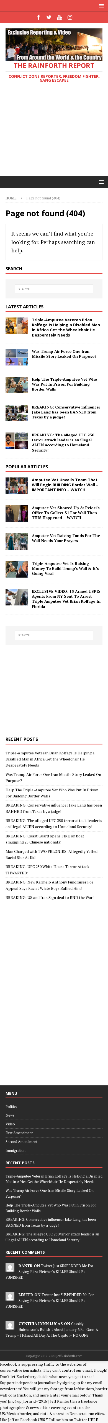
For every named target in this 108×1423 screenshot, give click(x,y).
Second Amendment (21, 1141)
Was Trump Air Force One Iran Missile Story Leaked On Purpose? (64, 354)
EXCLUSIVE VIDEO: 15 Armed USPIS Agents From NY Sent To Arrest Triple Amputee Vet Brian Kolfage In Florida (66, 599)
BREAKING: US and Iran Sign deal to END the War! (50, 897)
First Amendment (19, 1132)
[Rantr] (10, 1268)
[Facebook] (38, 17)
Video (10, 1124)
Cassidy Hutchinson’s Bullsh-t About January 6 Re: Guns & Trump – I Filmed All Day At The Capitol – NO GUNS (52, 1329)
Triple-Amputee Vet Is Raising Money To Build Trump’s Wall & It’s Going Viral (65, 568)
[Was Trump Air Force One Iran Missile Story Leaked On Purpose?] (17, 357)
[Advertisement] (54, 130)
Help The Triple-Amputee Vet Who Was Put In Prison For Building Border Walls (64, 384)
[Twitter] (49, 17)
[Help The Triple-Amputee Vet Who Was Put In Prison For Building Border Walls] (17, 385)
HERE (93, 1419)
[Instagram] (70, 17)
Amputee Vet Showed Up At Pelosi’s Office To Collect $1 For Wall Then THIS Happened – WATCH (66, 512)
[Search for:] (54, 289)
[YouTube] (59, 17)
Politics (11, 1106)
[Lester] (10, 1297)
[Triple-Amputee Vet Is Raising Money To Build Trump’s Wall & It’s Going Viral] (17, 569)
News (10, 1115)
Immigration (15, 1150)
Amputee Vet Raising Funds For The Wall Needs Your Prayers (66, 538)
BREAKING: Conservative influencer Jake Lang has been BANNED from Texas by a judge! (66, 412)
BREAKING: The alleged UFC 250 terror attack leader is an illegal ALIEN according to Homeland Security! (63, 442)
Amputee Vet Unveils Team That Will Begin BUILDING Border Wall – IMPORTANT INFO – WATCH (65, 484)
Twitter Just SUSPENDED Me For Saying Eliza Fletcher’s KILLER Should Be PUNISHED (49, 1271)
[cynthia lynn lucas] (10, 1326)
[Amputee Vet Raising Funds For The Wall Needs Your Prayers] (17, 541)
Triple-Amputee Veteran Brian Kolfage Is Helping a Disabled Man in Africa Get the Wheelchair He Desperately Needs (66, 327)
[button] (100, 5)
